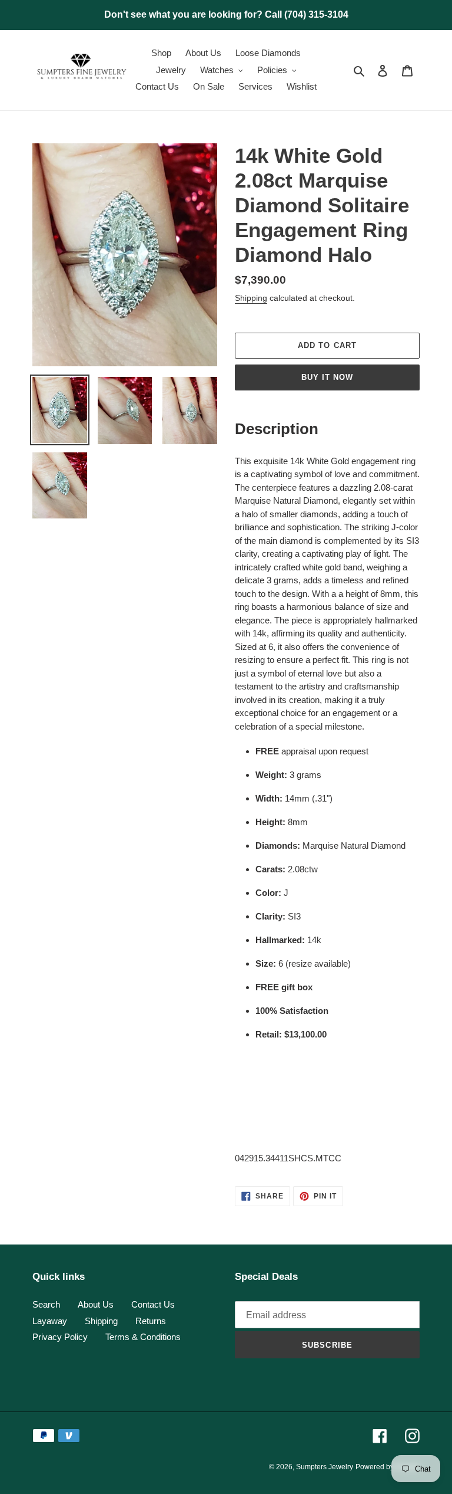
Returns (150, 1321)
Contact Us (153, 1304)
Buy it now (327, 377)
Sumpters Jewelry (324, 1467)
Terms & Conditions (143, 1337)
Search (46, 1304)
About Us (96, 1304)
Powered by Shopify (387, 1467)
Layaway (49, 1321)
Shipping (251, 298)
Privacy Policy (60, 1337)
